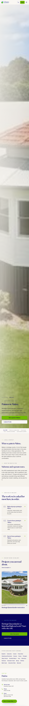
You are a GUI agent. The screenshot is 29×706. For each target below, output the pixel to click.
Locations (5, 397)
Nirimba (22, 660)
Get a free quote (14, 634)
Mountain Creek (11, 660)
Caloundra (9, 653)
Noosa (19, 656)
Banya (17, 660)
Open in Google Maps (8, 701)
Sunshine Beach (12, 658)
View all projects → (6, 567)
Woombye (23, 658)
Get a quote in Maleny (14, 417)
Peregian (25, 656)
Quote (22, 2)
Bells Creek (4, 663)
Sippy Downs (5, 658)
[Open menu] (26, 2)
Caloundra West (12, 663)
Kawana (15, 656)
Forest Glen (20, 653)
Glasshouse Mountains (7, 656)
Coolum (14, 653)
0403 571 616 (7, 422)
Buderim (3, 653)
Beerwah (19, 663)
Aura (19, 658)
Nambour (4, 660)
